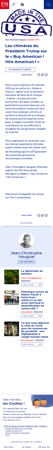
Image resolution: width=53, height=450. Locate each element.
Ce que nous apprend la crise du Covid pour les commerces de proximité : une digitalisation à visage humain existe (35, 330)
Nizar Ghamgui (27, 340)
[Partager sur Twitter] (38, 74)
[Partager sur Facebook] (42, 74)
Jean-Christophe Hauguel (15, 40)
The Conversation (20, 197)
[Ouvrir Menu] (48, 4)
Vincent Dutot (27, 312)
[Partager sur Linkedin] (46, 74)
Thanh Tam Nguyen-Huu (31, 278)
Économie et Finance (20, 70)
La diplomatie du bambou (32, 272)
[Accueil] (4, 4)
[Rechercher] (13, 4)
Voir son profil (26, 262)
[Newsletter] (22, 4)
